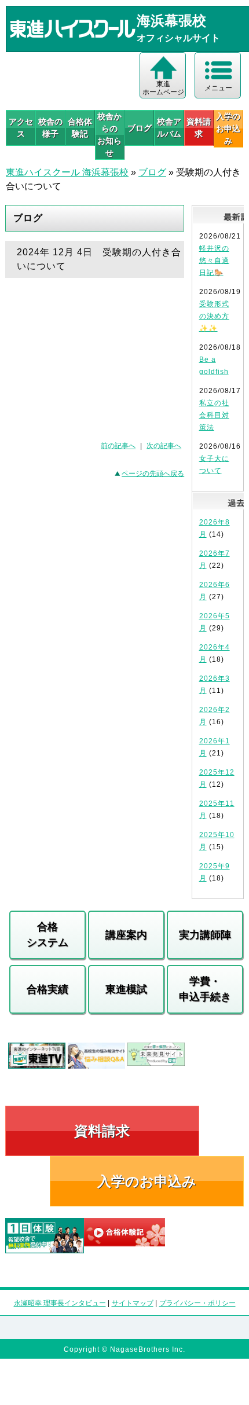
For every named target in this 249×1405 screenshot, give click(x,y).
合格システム (47, 934)
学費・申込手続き (205, 989)
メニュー (218, 88)
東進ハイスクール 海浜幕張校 (67, 172)
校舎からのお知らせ (109, 134)
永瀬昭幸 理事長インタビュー (60, 1303)
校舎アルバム (169, 127)
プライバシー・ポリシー (197, 1303)
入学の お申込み (228, 128)
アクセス (21, 127)
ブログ (139, 128)
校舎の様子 (50, 127)
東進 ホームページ (163, 88)
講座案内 (126, 935)
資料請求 (198, 127)
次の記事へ (164, 446)
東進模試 (126, 989)
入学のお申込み (146, 1181)
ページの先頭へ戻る (153, 473)
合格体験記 (80, 127)
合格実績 (47, 989)
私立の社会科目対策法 (214, 415)
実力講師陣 (205, 935)
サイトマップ (132, 1303)
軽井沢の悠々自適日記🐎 (214, 260)
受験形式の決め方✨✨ (214, 316)
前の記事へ (118, 446)
